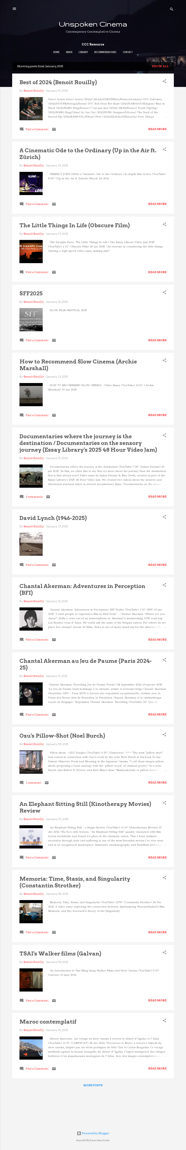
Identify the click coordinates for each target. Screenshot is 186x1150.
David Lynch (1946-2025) (53, 518)
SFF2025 (31, 293)
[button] (164, 82)
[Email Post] (54, 130)
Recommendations (105, 52)
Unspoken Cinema (93, 24)
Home (56, 52)
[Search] (171, 9)
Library (83, 52)
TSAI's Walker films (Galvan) (60, 953)
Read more (157, 129)
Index (69, 52)
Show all (160, 66)
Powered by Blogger (95, 1133)
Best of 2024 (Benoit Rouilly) (58, 82)
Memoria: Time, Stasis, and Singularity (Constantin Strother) (74, 882)
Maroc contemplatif (47, 1021)
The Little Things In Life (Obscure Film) (74, 225)
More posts (93, 1085)
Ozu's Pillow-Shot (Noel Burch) (62, 735)
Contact (128, 52)
